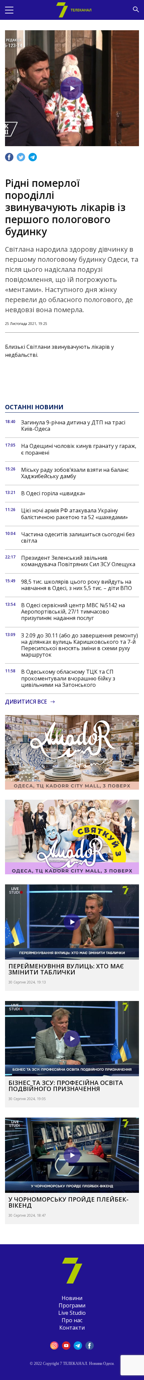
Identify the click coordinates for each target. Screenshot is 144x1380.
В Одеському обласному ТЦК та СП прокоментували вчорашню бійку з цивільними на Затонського (68, 678)
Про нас (72, 1320)
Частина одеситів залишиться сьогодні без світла (78, 537)
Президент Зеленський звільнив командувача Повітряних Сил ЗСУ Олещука (78, 561)
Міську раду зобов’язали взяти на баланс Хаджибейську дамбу (75, 473)
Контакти (72, 1327)
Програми (72, 1305)
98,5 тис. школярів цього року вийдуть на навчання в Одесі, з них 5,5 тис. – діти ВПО (76, 585)
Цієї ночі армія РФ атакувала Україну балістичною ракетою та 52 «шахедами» (74, 513)
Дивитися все (26, 702)
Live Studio (72, 1312)
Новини (72, 1298)
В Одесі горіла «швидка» (53, 493)
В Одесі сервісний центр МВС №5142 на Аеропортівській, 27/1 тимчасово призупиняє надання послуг (73, 612)
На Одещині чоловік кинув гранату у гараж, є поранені (78, 449)
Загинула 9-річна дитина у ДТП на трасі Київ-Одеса (73, 425)
